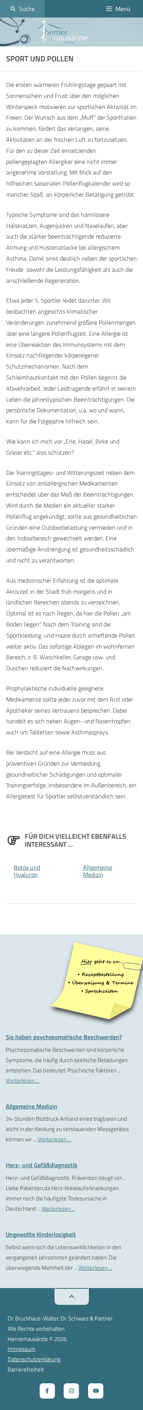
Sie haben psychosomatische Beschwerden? (64, 1036)
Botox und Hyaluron (27, 871)
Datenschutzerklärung (34, 1359)
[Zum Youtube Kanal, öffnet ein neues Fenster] (95, 1391)
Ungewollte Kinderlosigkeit (41, 1234)
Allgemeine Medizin (97, 871)
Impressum (21, 1348)
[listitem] (102, 979)
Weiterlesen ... (22, 1080)
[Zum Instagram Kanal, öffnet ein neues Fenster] (71, 1391)
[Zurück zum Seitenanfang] (72, 1296)
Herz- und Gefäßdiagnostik (41, 1165)
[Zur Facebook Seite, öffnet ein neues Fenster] (47, 1391)
